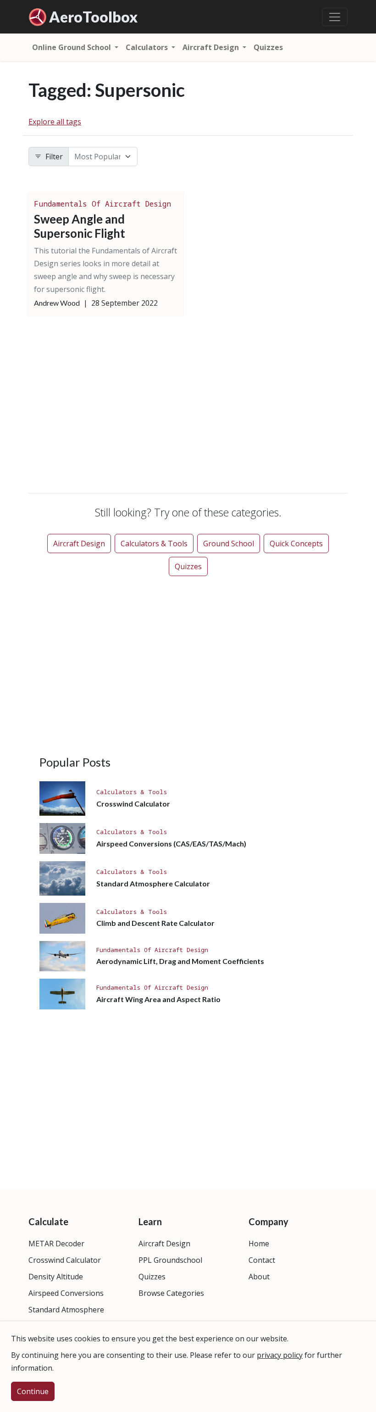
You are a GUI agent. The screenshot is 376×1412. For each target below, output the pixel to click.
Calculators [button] (148, 47)
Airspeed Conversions (66, 1293)
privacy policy (280, 1355)
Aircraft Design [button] (211, 47)
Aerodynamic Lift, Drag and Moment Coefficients (180, 961)
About (259, 1277)
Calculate (48, 1221)
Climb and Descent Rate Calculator (155, 923)
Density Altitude (55, 1277)
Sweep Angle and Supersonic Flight (79, 226)
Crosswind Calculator (133, 803)
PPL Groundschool (170, 1260)
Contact (262, 1260)
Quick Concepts (296, 543)
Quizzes (268, 47)
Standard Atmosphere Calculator (153, 883)
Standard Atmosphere (66, 1310)
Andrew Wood (57, 302)
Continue (33, 1391)
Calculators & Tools (154, 543)
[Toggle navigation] (335, 17)
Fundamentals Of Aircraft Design (102, 204)
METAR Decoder (56, 1243)
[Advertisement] (188, 406)
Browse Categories (171, 1293)
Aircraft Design (79, 543)
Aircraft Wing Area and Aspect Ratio (158, 999)
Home (259, 1243)
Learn (150, 1221)
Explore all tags (54, 122)
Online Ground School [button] (72, 47)
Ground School (228, 543)
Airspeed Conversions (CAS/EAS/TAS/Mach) (171, 843)
